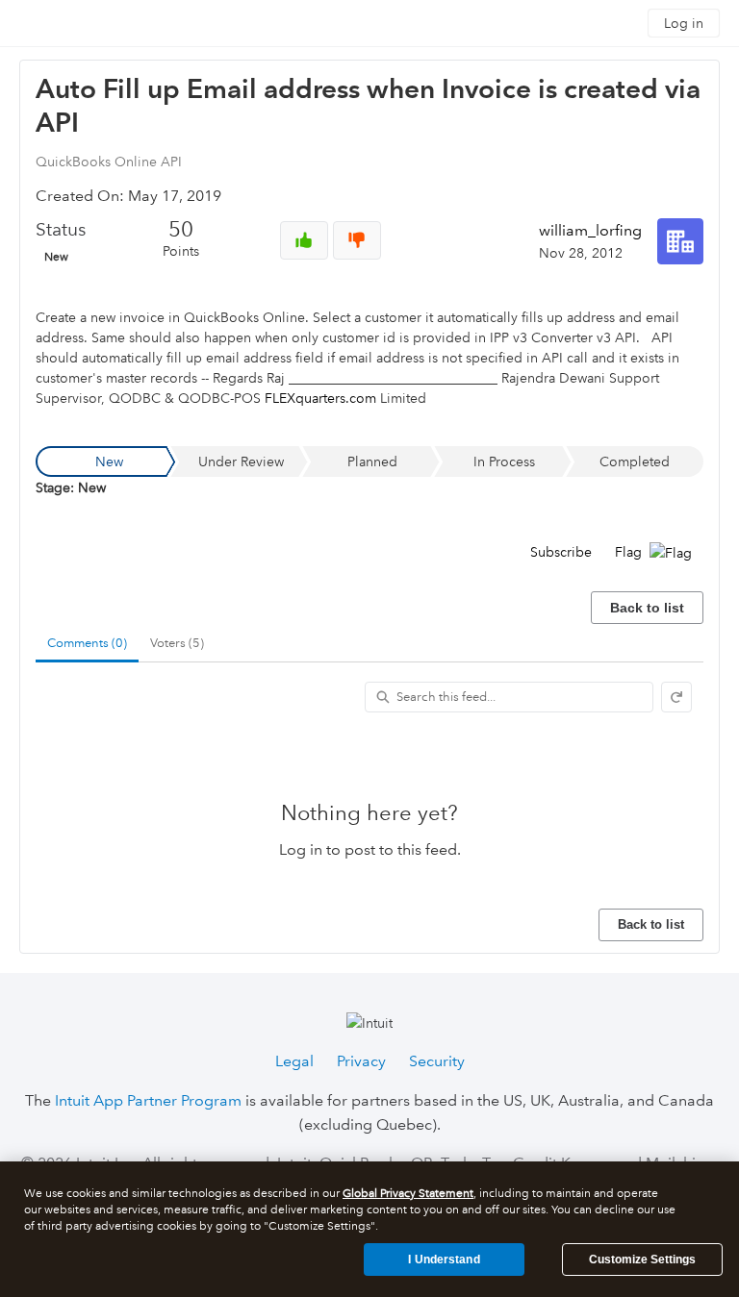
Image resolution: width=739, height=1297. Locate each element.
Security (437, 1061)
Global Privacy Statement (408, 1193)
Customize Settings (642, 1259)
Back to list (647, 607)
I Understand (443, 1259)
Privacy (361, 1061)
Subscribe (561, 552)
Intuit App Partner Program (148, 1100)
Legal (294, 1061)
